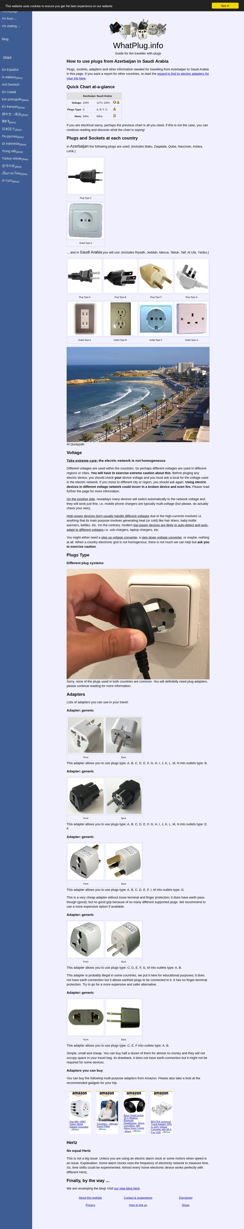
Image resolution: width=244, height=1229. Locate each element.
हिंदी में (9, 122)
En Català (9, 92)
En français (13, 107)
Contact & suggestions (138, 1197)
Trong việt (12, 151)
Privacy (90, 1205)
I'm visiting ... (11, 26)
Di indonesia (14, 144)
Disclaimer (186, 1197)
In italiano (12, 77)
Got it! (225, 5)
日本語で (12, 129)
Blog (5, 39)
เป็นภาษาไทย (15, 173)
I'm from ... (9, 18)
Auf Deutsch (10, 84)
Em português (15, 99)
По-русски (13, 136)
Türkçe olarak (15, 159)
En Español (10, 69)
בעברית (10, 181)
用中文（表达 (15, 114)
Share (186, 1205)
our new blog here (127, 1188)
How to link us (138, 1205)
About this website (90, 1197)
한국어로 (12, 166)
